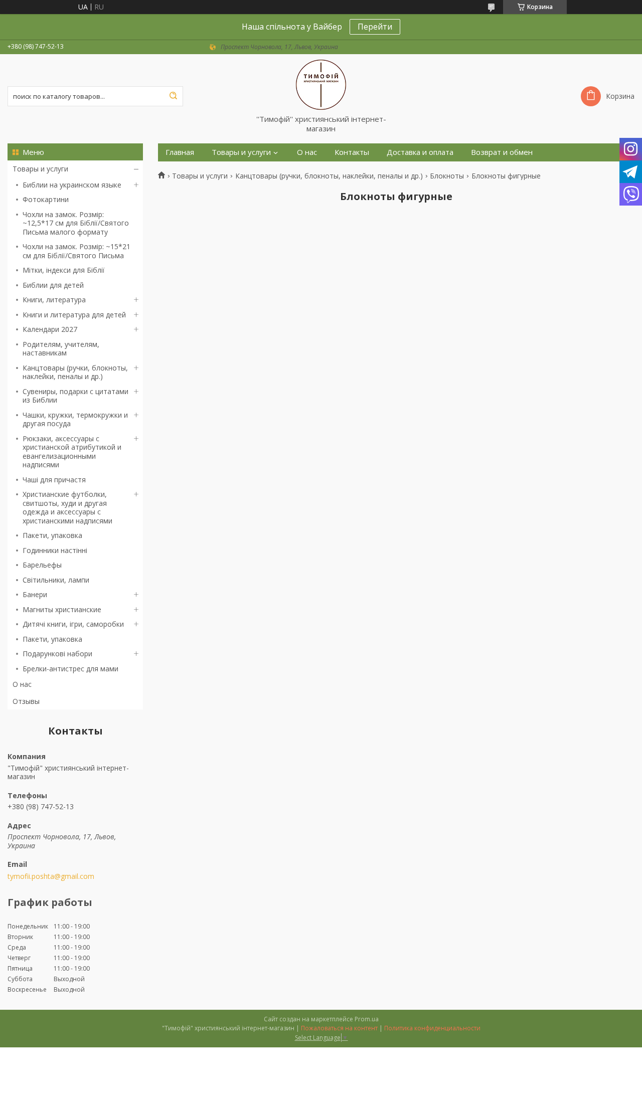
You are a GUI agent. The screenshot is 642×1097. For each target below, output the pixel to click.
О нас (22, 684)
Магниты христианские (62, 609)
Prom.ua (367, 1019)
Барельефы (42, 565)
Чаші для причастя (54, 479)
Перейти (375, 26)
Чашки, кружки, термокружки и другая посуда (75, 419)
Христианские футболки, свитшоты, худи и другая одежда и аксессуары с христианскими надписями (67, 507)
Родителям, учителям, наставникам (61, 348)
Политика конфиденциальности (432, 1028)
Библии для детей (53, 285)
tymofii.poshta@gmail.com (51, 876)
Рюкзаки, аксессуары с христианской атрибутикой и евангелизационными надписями (72, 452)
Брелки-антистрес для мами (70, 668)
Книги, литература (54, 299)
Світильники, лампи (56, 580)
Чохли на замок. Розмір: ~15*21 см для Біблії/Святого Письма (76, 251)
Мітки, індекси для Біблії (64, 270)
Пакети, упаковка (52, 535)
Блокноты (447, 175)
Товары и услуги (40, 168)
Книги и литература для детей (74, 314)
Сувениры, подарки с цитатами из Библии (75, 396)
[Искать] (173, 96)
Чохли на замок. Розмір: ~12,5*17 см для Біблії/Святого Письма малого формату (76, 223)
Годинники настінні (55, 550)
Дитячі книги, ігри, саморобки (73, 624)
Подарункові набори (57, 653)
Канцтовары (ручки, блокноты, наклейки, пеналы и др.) (75, 372)
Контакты (352, 152)
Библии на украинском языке (72, 185)
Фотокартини (46, 199)
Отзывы (26, 701)
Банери (35, 594)
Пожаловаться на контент (339, 1028)
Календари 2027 (50, 329)
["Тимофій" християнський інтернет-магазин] (321, 84)
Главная (180, 152)
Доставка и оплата (420, 152)
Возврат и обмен (502, 152)
